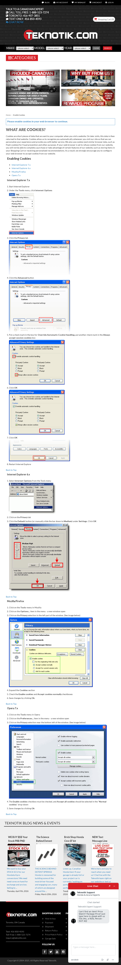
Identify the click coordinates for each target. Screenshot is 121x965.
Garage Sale (50, 938)
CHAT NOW (16, 22)
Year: (68, 48)
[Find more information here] (93, 923)
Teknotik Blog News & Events (32, 823)
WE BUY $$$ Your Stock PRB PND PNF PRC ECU (18, 841)
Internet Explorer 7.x (21, 165)
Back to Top (11, 470)
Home (8, 115)
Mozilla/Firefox (19, 171)
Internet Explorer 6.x (21, 168)
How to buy (50, 918)
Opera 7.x (16, 175)
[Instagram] (63, 951)
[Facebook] (44, 951)
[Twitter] (50, 951)
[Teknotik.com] (60, 26)
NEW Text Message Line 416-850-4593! (100, 841)
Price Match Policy (53, 934)
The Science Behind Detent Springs (44, 841)
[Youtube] (57, 951)
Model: (39, 48)
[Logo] (21, 916)
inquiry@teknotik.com (16, 938)
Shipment (49, 926)
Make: (11, 48)
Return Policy (51, 930)
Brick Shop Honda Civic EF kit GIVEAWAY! (74, 841)
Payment (49, 922)
